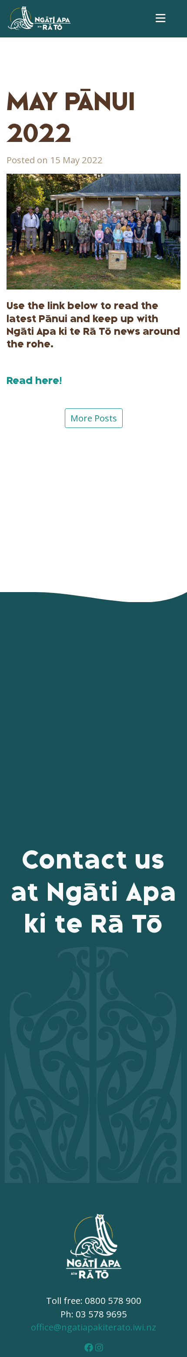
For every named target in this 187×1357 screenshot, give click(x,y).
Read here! (34, 381)
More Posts (93, 418)
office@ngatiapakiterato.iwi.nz (93, 1327)
